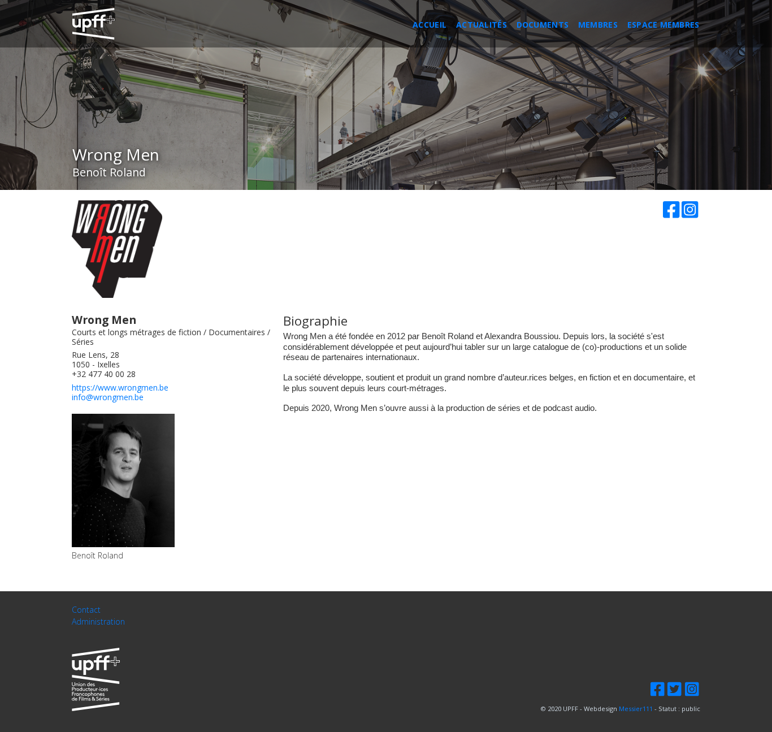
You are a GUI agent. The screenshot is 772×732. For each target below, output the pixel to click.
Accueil (429, 24)
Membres (598, 24)
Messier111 (636, 708)
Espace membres (663, 24)
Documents (543, 24)
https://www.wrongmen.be (120, 387)
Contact (86, 610)
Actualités (481, 24)
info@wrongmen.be (108, 397)
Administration (98, 622)
